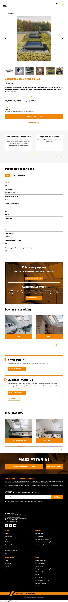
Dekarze (7, 560)
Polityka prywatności (40, 583)
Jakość (6, 533)
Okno (13, 175)
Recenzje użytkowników (11, 550)
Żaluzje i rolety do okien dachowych (44, 544)
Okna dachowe (11, 13)
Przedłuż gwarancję (40, 563)
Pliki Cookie (38, 577)
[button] (6, 38)
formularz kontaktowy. (13, 487)
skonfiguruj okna (32, 297)
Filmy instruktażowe (40, 571)
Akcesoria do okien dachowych (43, 542)
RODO (40, 501)
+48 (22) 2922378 (13, 520)
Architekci (7, 566)
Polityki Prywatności (31, 501)
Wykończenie (21, 175)
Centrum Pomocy (54, 467)
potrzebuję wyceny (32, 116)
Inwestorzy (7, 569)
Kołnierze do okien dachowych (43, 539)
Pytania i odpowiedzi (40, 560)
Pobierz (37, 574)
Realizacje (7, 542)
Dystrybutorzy (8, 563)
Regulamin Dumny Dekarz (42, 580)
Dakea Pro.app (39, 566)
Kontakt (37, 586)
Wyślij (57, 497)
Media (6, 547)
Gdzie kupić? (33, 123)
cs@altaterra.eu (13, 521)
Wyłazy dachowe (39, 536)
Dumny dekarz (8, 536)
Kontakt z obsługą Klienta (24, 467)
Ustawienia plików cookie (9, 601)
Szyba (7, 175)
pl (57, 4)
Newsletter (8, 553)
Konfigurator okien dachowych (43, 569)
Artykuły (7, 539)
